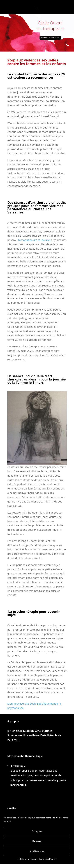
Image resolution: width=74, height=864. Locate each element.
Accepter (37, 831)
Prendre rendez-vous (50, 37)
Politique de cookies (28, 859)
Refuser (37, 841)
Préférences (37, 851)
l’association (34, 240)
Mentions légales (47, 859)
